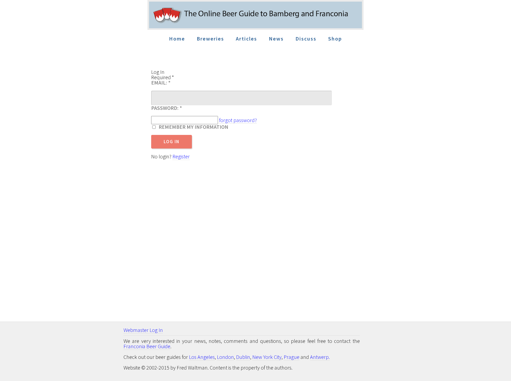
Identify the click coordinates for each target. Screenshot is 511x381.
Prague (291, 357)
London (225, 357)
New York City (267, 357)
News (276, 38)
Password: (166, 108)
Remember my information (192, 127)
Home (177, 38)
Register (181, 156)
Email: (161, 82)
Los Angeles (202, 357)
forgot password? (238, 120)
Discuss (305, 38)
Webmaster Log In (143, 330)
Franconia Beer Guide (146, 346)
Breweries (210, 38)
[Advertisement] (409, 160)
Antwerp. (320, 357)
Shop (335, 38)
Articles (246, 38)
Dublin (243, 357)
